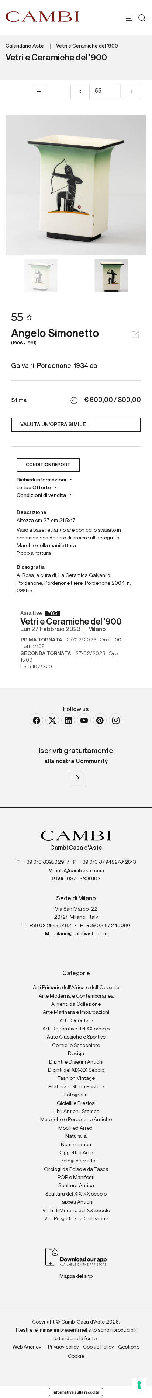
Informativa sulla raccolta (76, 1392)
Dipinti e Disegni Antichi (76, 1062)
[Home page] (42, 17)
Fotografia (76, 1095)
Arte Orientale (76, 1020)
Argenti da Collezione (76, 1004)
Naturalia (76, 1136)
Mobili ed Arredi (76, 1128)
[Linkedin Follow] (68, 720)
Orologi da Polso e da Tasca (76, 1169)
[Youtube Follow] (84, 720)
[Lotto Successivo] (131, 92)
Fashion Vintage (76, 1078)
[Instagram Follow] (115, 720)
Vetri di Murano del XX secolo (76, 1210)
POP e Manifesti (76, 1177)
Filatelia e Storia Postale (76, 1086)
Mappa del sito (76, 1276)
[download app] (76, 1256)
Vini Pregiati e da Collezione (76, 1218)
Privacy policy (63, 1347)
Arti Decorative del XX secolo (76, 1029)
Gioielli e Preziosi (76, 1103)
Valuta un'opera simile (53, 424)
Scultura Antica (76, 1185)
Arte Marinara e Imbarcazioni (76, 1012)
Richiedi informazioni (41, 480)
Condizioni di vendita (41, 495)
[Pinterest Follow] (100, 720)
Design (76, 1053)
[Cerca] (140, 17)
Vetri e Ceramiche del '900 (87, 46)
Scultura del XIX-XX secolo (76, 1194)
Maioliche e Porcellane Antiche (76, 1119)
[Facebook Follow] (36, 720)
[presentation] (18, 185)
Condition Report (48, 465)
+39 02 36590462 (50, 925)
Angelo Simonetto (55, 336)
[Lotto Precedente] (80, 92)
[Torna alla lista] (40, 92)
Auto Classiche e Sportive (76, 1037)
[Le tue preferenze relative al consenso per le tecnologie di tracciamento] (139, 1385)
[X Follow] (52, 720)
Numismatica (76, 1144)
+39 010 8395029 (43, 862)
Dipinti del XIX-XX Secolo (76, 1070)
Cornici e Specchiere (76, 1045)
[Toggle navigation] (129, 17)
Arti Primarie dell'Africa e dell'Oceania (76, 987)
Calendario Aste (25, 46)
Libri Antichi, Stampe (76, 1111)
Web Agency (27, 1347)
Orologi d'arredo (76, 1161)
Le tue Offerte (34, 487)
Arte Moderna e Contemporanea (76, 996)
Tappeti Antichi (76, 1202)
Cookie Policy (98, 1347)
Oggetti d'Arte (76, 1152)
